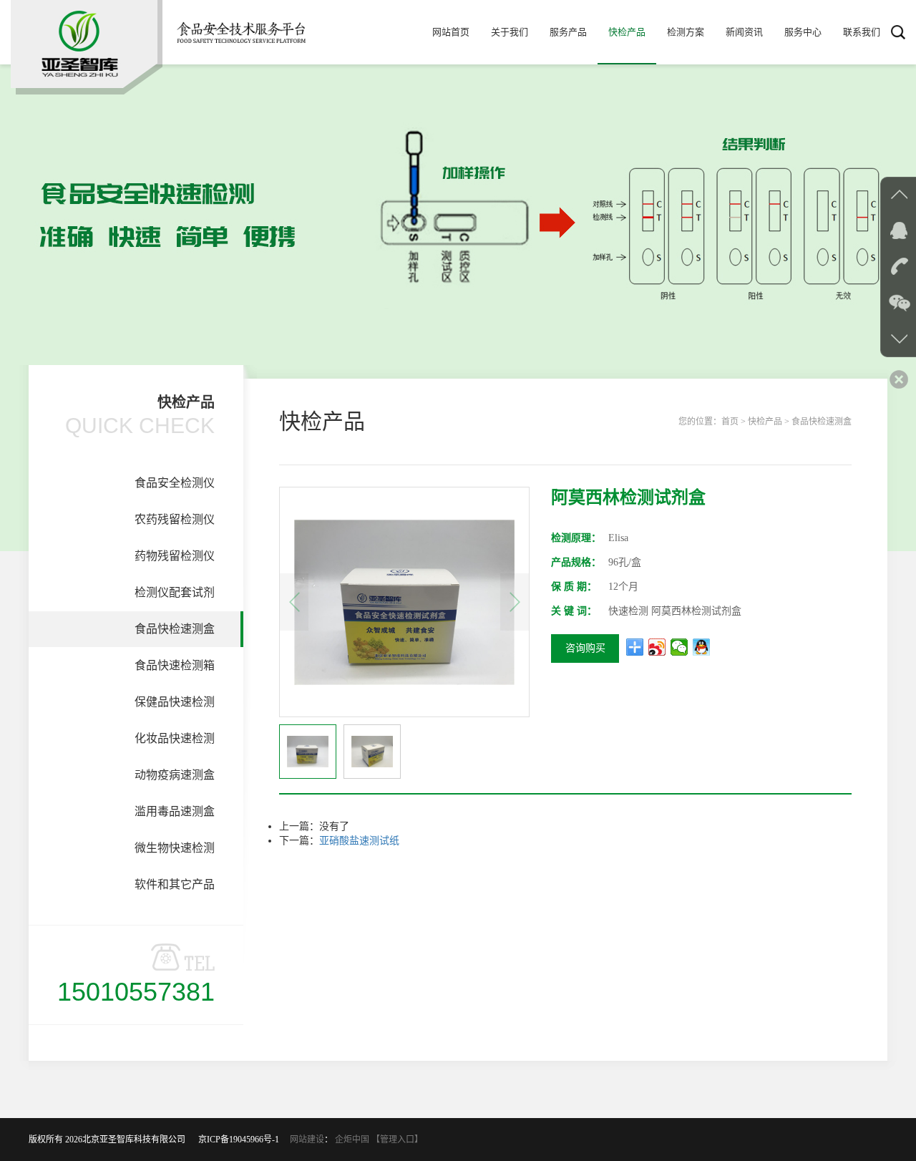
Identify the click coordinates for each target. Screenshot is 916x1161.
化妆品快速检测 (175, 738)
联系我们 (861, 31)
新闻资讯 (744, 31)
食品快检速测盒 (175, 629)
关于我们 (509, 31)
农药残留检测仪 (175, 519)
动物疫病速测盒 (175, 775)
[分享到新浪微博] (657, 647)
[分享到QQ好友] (702, 647)
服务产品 (568, 31)
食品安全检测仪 (175, 483)
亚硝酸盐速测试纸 (359, 840)
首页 (730, 422)
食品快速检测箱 (175, 665)
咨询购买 (585, 648)
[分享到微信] (679, 647)
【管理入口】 (397, 1140)
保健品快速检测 (175, 702)
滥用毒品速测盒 (175, 811)
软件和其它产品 (175, 884)
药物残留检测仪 (175, 556)
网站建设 (307, 1140)
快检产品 (626, 31)
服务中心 (803, 31)
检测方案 (685, 31)
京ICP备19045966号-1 (243, 1140)
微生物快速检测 (175, 848)
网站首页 (450, 31)
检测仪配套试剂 (175, 592)
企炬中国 (352, 1140)
